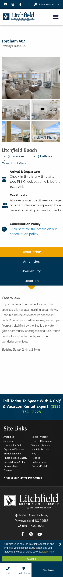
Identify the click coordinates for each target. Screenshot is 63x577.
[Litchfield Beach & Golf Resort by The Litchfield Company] (18, 17)
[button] (56, 17)
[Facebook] (20, 4)
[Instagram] (13, 4)
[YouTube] (6, 4)
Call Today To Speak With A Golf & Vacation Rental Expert (32, 406)
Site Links (15, 428)
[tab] (31, 476)
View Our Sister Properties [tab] (24, 478)
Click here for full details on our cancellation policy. (33, 229)
